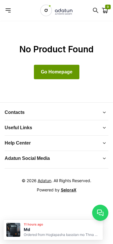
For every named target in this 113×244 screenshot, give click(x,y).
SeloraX (68, 189)
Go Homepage (56, 71)
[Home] (56, 10)
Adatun (44, 180)
